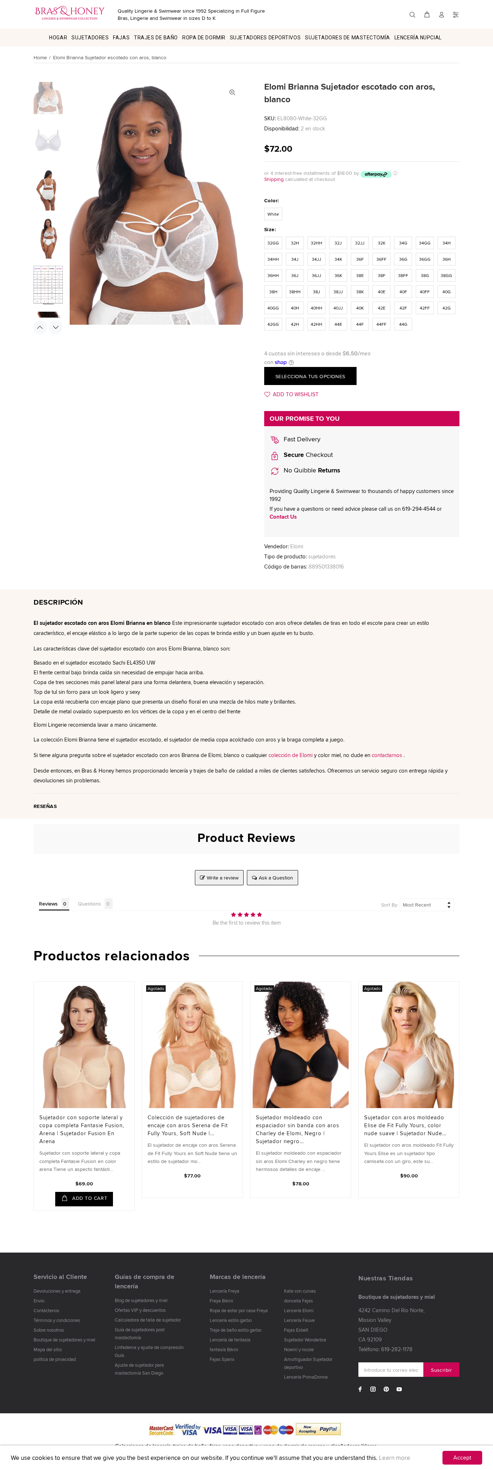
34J (294, 259)
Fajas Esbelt (296, 1330)
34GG (425, 243)
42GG (273, 324)
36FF (381, 259)
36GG (425, 259)
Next (55, 327)
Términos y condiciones (57, 1320)
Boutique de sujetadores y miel (64, 1339)
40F (403, 292)
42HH (316, 324)
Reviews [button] (48, 903)
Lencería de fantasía (230, 1339)
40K (360, 308)
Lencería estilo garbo (231, 1320)
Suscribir (441, 1370)
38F (381, 275)
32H (295, 243)
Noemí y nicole (299, 1349)
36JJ (316, 275)
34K (338, 259)
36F (360, 259)
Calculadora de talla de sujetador (148, 1319)
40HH (316, 308)
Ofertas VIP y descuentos (140, 1310)
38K (360, 292)
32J (338, 243)
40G (446, 292)
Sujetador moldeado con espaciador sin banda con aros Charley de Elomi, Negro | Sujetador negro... (297, 1129)
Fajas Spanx (222, 1359)
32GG (273, 243)
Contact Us (283, 517)
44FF (381, 324)
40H (295, 308)
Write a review (223, 877)
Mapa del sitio (48, 1349)
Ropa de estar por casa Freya (239, 1310)
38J (316, 292)
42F (403, 308)
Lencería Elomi (299, 1310)
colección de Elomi (291, 755)
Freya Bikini (221, 1300)
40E (381, 292)
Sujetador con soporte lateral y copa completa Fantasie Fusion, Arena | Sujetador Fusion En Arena (81, 1129)
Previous (40, 327)
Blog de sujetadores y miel (141, 1300)
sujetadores (322, 556)
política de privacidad (55, 1359)
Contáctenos (46, 1310)
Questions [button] (89, 903)
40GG (273, 308)
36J (294, 275)
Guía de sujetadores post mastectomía (140, 1333)
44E (338, 324)
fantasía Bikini (224, 1349)
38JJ (338, 292)
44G (403, 324)
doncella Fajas (298, 1300)
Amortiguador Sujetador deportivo (308, 1363)
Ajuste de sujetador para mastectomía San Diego (139, 1369)
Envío (39, 1300)
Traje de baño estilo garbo (235, 1330)
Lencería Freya (224, 1291)
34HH (273, 259)
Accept (462, 1457)
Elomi (296, 546)
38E (360, 275)
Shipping (274, 179)
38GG (446, 275)
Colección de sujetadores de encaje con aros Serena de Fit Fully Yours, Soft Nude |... (188, 1125)
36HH (273, 275)
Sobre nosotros (49, 1330)
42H (295, 324)
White (273, 214)
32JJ (360, 243)
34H (446, 243)
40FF (425, 292)
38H (273, 292)
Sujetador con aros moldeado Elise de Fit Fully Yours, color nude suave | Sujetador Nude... (405, 1125)
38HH (295, 292)
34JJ (316, 259)
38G (425, 275)
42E (381, 308)
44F (360, 324)
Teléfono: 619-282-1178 (385, 1349)
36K (338, 275)
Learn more (394, 1457)
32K (381, 243)
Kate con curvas (300, 1291)
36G (403, 259)
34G (403, 243)
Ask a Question (276, 877)
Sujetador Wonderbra (305, 1339)
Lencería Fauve (299, 1320)
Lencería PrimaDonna (306, 1377)
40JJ (338, 308)
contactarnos (387, 755)
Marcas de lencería (238, 1276)
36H (446, 259)
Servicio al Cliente (60, 1276)
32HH (316, 243)
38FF (403, 275)
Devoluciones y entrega (57, 1291)
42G (446, 308)
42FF (425, 308)
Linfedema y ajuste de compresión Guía (149, 1351)
